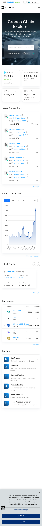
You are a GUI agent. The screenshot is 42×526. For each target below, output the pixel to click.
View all (36, 187)
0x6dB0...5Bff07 (19, 132)
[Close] (39, 492)
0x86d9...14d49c (15, 158)
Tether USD (17, 311)
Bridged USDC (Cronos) (21, 324)
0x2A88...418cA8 (19, 118)
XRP (14, 317)
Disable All (21, 516)
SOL (14, 330)
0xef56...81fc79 (15, 115)
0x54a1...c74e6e (20, 149)
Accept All (20, 522)
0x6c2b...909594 (15, 172)
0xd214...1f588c (15, 143)
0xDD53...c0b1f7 (19, 160)
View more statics (32, 256)
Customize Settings (21, 509)
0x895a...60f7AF (20, 135)
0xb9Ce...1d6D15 (20, 163)
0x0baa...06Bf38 (19, 146)
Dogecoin (16, 337)
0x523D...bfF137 (20, 121)
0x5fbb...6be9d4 (15, 129)
